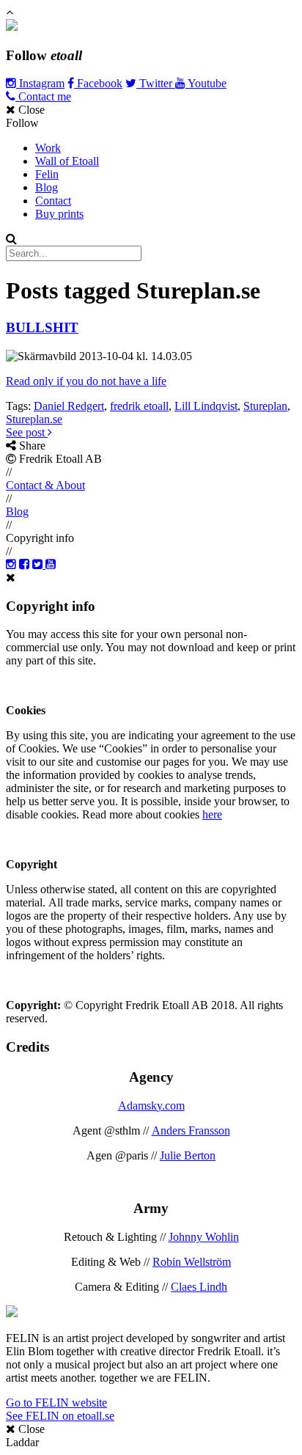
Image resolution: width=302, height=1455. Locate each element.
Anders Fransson (191, 1130)
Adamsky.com (151, 1105)
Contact (53, 200)
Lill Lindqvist (205, 406)
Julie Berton (188, 1155)
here (212, 814)
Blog (46, 187)
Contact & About (45, 485)
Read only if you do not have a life (86, 381)
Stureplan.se (34, 419)
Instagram (40, 83)
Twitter (155, 83)
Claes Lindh (199, 1286)
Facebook (98, 83)
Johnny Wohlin (204, 1237)
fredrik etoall (139, 406)
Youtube (205, 83)
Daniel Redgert (69, 406)
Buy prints (59, 214)
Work (48, 148)
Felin (47, 174)
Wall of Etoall (67, 161)
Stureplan (265, 406)
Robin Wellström (191, 1262)
